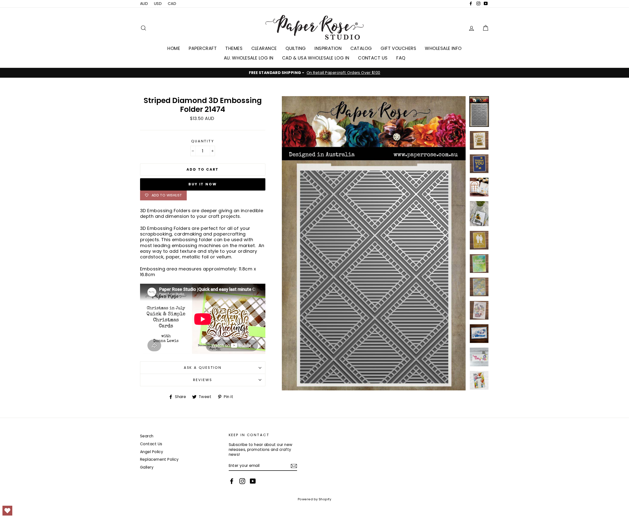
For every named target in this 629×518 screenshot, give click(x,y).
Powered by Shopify (314, 499)
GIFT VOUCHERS (398, 48)
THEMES (234, 48)
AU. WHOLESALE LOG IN (248, 58)
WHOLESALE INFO (443, 48)
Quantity (202, 141)
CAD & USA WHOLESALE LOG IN (315, 58)
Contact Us (151, 443)
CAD (172, 3)
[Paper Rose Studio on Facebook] (232, 481)
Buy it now (202, 184)
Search (147, 436)
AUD (144, 3)
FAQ (400, 58)
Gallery (147, 467)
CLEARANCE (264, 48)
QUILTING (296, 48)
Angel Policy (151, 451)
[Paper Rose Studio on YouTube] (253, 481)
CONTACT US (373, 58)
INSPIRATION (328, 48)
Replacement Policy (159, 459)
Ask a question (203, 367)
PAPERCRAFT (203, 48)
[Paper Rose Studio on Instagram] (242, 481)
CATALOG (361, 48)
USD (158, 3)
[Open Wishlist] (7, 511)
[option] (314, 72)
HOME (173, 48)
